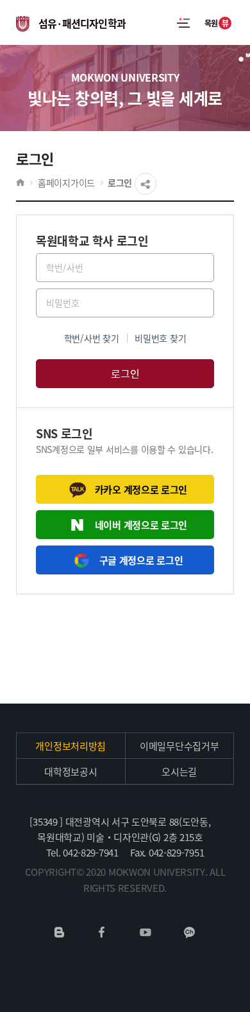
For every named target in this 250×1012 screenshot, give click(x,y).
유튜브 (145, 932)
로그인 (120, 182)
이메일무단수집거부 (179, 745)
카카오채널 (189, 932)
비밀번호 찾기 (160, 338)
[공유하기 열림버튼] (145, 184)
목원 (216, 22)
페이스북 (102, 932)
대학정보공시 (70, 771)
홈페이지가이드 (66, 182)
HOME (20, 182)
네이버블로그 (59, 932)
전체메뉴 (183, 22)
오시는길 (179, 771)
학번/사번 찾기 (91, 338)
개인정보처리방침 (70, 745)
